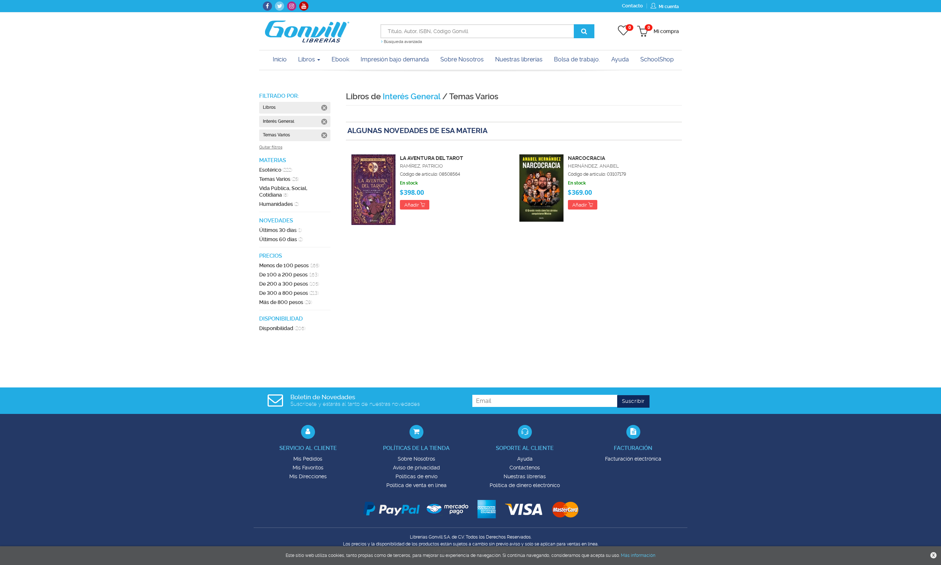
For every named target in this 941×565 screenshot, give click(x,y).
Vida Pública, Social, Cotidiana (283, 191)
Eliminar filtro (324, 108)
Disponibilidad (282, 328)
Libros (307, 59)
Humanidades (279, 204)
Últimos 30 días (280, 230)
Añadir (412, 205)
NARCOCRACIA (586, 158)
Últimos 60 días (281, 239)
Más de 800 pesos (285, 302)
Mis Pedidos (307, 459)
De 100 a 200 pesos (289, 275)
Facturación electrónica (633, 459)
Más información (638, 555)
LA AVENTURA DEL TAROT (431, 158)
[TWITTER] (279, 6)
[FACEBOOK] (267, 6)
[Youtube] (303, 6)
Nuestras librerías (525, 476)
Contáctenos (524, 468)
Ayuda (525, 459)
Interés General (411, 96)
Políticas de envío (416, 476)
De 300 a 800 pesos (289, 293)
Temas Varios (279, 179)
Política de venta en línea (416, 485)
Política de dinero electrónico (525, 485)
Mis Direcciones (308, 476)
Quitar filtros (270, 147)
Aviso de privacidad (416, 468)
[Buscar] (584, 31)
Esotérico (275, 170)
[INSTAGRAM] (291, 6)
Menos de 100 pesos (289, 265)
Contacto (632, 5)
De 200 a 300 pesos (289, 284)
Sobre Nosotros (416, 459)
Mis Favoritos (308, 468)
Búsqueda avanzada (402, 42)
